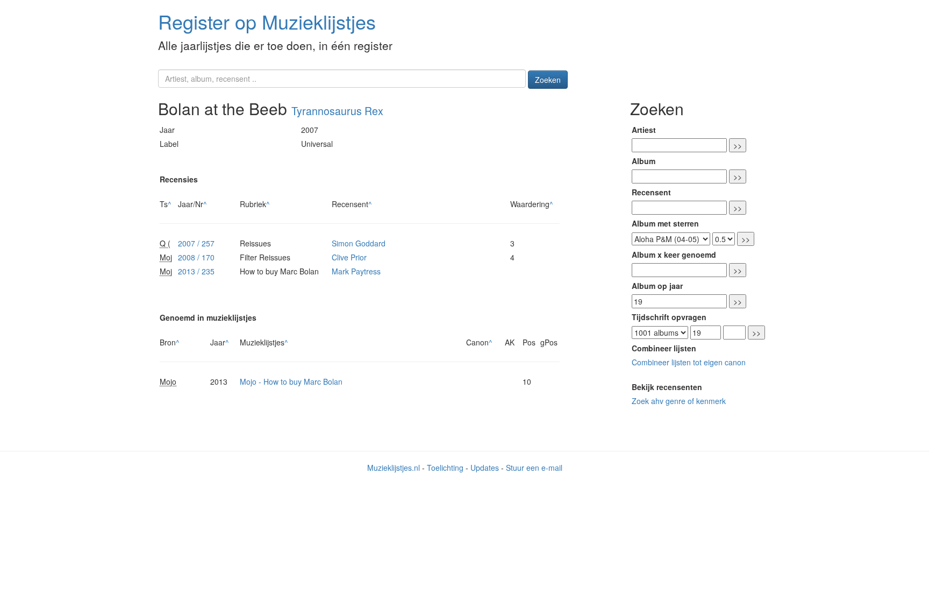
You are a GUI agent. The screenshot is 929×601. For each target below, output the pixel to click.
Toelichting (445, 467)
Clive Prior (349, 257)
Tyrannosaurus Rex (337, 110)
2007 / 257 (196, 243)
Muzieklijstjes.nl (393, 467)
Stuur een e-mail (534, 467)
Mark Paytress (356, 271)
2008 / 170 (196, 257)
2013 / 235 (196, 271)
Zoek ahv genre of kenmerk (679, 400)
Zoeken (548, 79)
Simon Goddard (358, 243)
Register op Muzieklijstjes (267, 21)
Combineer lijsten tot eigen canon (689, 362)
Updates (484, 467)
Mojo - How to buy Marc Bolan (291, 381)
